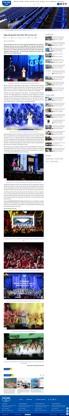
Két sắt (47, 161)
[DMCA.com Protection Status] (28, 414)
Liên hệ (20, 399)
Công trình (32, 1)
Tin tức (47, 1)
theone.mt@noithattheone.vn (42, 410)
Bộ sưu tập (42, 1)
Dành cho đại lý (60, 1)
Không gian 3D (53, 1)
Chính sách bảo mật (63, 414)
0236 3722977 (39, 408)
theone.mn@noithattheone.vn (58, 410)
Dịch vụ (37, 1)
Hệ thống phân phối (40, 399)
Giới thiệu (21, 1)
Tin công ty (31, 37)
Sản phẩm (27, 1)
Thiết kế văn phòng (54, 161)
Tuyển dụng (29, 399)
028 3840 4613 (55, 408)
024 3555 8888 (6, 408)
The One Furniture (11, 414)
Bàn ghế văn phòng (59, 158)
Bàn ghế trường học (50, 158)
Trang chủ (16, 1)
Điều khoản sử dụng (53, 414)
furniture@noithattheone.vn (8, 410)
